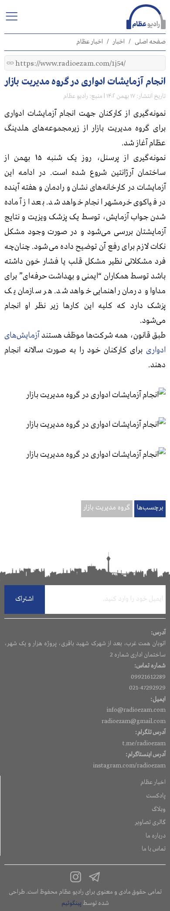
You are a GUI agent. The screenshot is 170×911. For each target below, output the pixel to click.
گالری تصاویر (150, 822)
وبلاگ (159, 809)
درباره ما (156, 836)
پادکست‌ (156, 796)
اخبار (119, 41)
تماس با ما (154, 849)
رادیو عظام (75, 96)
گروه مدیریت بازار (106, 507)
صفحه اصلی (150, 41)
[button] (11, 16)
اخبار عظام (89, 41)
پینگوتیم (71, 903)
